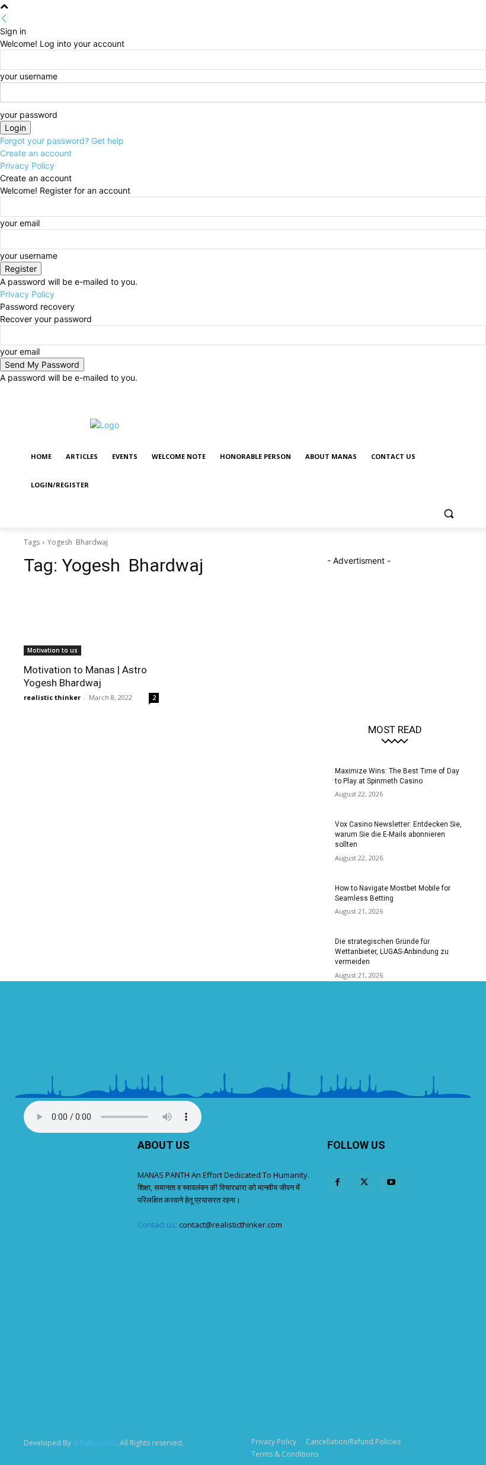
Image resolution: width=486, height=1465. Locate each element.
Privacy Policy (27, 165)
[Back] (4, 19)
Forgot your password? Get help (62, 141)
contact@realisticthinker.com (230, 1224)
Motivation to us (52, 650)
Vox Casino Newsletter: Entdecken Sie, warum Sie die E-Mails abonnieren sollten (398, 834)
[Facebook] (423, 392)
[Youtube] (455, 392)
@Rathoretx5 (94, 1443)
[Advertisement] (323, 423)
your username (28, 76)
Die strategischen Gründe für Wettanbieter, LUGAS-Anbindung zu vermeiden (392, 951)
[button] (448, 514)
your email (20, 223)
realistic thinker (52, 697)
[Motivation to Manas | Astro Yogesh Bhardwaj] (91, 622)
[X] (439, 392)
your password (28, 115)
